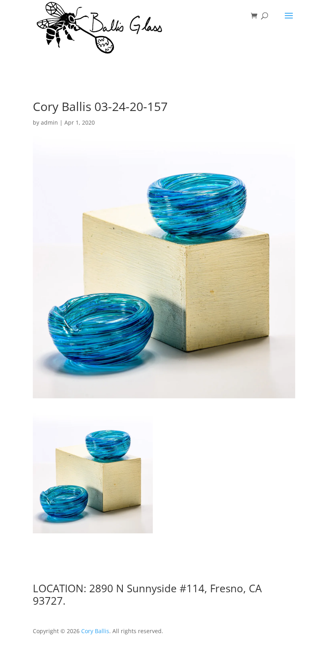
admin (49, 122)
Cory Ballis (95, 631)
